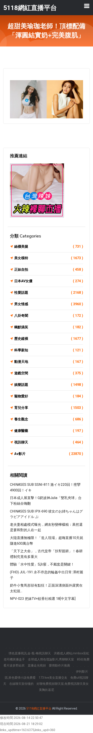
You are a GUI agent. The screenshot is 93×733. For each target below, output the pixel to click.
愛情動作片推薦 (59, 665)
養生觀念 (48, 419)
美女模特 (48, 258)
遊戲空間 (48, 373)
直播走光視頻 (37, 665)
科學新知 (48, 350)
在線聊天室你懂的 (21, 683)
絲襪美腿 (48, 246)
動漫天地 (48, 362)
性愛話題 (48, 292)
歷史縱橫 (48, 339)
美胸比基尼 (46, 690)
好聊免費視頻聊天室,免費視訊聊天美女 (63, 683)
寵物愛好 (48, 396)
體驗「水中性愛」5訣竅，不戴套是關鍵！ (42, 564)
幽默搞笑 (48, 327)
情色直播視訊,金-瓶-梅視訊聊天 (30, 653)
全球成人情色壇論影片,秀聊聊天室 (51, 659)
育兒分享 (48, 408)
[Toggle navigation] (87, 6)
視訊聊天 (48, 442)
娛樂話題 (48, 385)
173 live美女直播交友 (53, 677)
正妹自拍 (48, 269)
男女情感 (48, 304)
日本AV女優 (48, 281)
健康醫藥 (48, 431)
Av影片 (48, 454)
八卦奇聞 (48, 315)
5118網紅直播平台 (38, 708)
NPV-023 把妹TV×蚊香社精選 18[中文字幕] (42, 599)
